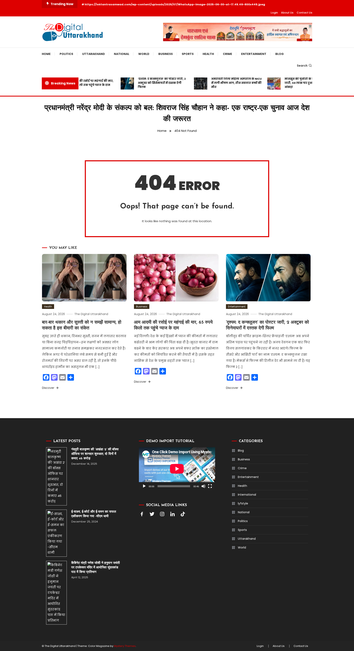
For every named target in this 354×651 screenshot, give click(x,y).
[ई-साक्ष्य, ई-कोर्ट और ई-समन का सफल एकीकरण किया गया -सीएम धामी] (56, 533)
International (247, 495)
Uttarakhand (93, 54)
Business (165, 54)
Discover (48, 388)
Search (302, 66)
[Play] (144, 486)
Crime (227, 54)
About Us (287, 13)
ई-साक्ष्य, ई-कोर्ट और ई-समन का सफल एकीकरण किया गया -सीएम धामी (93, 514)
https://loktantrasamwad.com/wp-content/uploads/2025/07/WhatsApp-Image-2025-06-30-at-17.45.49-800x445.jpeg (175, 4)
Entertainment (253, 54)
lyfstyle (243, 503)
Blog (279, 54)
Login (274, 13)
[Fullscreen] (210, 486)
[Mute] (203, 486)
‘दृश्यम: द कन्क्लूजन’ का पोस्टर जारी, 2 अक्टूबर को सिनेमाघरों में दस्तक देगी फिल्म (153, 83)
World (143, 54)
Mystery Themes (125, 646)
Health (208, 54)
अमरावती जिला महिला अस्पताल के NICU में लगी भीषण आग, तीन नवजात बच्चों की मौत (228, 83)
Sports (188, 54)
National (121, 54)
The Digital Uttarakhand (91, 314)
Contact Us (304, 13)
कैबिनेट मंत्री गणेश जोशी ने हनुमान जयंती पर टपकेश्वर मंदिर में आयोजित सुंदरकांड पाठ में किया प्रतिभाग (95, 567)
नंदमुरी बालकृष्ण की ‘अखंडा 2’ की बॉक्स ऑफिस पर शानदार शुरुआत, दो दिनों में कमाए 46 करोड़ (95, 454)
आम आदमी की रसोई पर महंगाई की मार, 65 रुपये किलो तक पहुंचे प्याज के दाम (80, 83)
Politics (66, 54)
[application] (177, 468)
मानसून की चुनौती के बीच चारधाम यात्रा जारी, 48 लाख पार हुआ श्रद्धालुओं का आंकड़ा (300, 83)
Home (46, 54)
